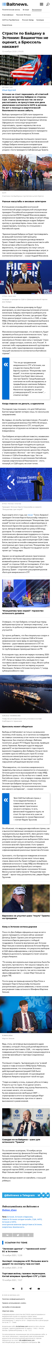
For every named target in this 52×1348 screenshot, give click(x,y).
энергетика (7, 1227)
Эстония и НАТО (9, 1222)
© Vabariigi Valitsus (7, 1035)
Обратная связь (8, 1311)
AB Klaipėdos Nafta (15, 715)
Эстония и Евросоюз (23, 1217)
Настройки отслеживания (11, 1307)
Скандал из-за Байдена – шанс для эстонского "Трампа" (21, 1140)
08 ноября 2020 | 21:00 (12, 1267)
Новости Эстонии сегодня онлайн (16, 1219)
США (34, 1219)
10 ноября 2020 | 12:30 (12, 1255)
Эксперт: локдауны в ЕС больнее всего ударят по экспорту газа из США (25, 1262)
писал (30, 515)
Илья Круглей (9, 90)
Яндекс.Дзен (9, 1210)
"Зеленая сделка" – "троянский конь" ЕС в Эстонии (24, 1250)
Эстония (10, 1217)
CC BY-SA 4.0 (5, 715)
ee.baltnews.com (22, 1326)
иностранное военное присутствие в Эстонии (22, 1224)
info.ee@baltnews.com (27, 1340)
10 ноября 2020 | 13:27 (12, 1280)
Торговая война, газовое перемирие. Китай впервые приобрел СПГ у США (24, 1275)
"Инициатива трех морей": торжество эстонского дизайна (22, 612)
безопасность (18, 1227)
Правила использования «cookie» (14, 1303)
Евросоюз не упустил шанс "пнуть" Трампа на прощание (26, 917)
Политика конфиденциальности (13, 1299)
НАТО (39, 1219)
